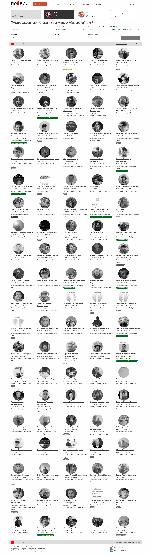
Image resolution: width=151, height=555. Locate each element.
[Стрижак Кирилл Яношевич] (18, 248)
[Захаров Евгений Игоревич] (71, 443)
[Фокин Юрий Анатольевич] (44, 179)
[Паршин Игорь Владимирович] (123, 248)
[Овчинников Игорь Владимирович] (97, 152)
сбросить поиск (121, 44)
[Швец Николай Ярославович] (123, 126)
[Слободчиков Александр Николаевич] (71, 101)
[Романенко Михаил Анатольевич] (123, 521)
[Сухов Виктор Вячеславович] (97, 346)
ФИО (12, 26)
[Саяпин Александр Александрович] (97, 225)
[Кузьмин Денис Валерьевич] (123, 273)
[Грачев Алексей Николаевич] (71, 395)
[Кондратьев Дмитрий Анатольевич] (18, 493)
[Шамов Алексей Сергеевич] (97, 443)
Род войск (14, 34)
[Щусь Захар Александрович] (97, 395)
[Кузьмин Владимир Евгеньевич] (97, 248)
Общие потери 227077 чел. (18, 14)
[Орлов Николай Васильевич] (123, 296)
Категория (113, 26)
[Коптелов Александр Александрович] (123, 152)
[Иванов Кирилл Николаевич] (71, 521)
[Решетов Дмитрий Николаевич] (44, 273)
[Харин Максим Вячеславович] (18, 296)
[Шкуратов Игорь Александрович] (97, 126)
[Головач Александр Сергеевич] (18, 420)
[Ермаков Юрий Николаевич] (71, 321)
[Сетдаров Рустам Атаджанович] (18, 179)
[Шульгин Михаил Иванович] (18, 321)
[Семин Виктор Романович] (97, 78)
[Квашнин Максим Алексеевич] (18, 443)
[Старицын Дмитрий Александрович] (44, 296)
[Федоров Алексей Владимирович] (71, 468)
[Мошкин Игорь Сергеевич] (97, 296)
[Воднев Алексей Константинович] (18, 372)
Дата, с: (90, 26)
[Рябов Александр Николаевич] (44, 468)
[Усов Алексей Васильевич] (123, 372)
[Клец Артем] (18, 521)
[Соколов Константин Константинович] (71, 78)
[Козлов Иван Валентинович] (44, 225)
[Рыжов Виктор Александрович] (123, 179)
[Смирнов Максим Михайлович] (97, 521)
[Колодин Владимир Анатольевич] (71, 202)
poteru (121, 547)
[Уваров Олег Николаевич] (97, 372)
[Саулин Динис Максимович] (123, 493)
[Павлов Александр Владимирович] (18, 78)
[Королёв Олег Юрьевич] (71, 126)
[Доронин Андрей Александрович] (18, 225)
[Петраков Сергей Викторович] (44, 78)
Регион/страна (59, 26)
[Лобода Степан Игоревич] (18, 468)
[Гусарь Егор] (123, 202)
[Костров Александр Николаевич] (18, 152)
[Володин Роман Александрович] (44, 126)
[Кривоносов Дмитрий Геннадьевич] (44, 395)
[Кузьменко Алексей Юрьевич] (123, 53)
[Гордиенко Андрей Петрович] (97, 53)
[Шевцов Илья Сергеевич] (123, 443)
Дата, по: (102, 26)
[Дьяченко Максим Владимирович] (44, 372)
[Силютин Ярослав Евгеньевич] (44, 420)
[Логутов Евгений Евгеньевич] (44, 443)
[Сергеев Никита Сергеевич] (18, 273)
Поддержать (85, 4)
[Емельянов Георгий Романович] (44, 248)
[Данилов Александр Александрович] (18, 395)
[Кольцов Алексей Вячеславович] (71, 179)
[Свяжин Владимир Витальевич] (71, 420)
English (137, 4)
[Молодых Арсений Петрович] (123, 395)
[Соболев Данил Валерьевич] (123, 420)
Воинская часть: (93, 34)
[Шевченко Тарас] (44, 202)
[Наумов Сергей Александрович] (44, 152)
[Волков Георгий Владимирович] (18, 101)
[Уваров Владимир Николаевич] (44, 53)
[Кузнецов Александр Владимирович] (97, 273)
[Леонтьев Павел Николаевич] (97, 202)
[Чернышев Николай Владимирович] (71, 346)
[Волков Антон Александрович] (44, 521)
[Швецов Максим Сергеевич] (44, 101)
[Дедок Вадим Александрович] (18, 346)
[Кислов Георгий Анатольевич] (123, 468)
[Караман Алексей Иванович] (44, 346)
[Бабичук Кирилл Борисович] (123, 225)
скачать (115, 16)
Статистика (70, 4)
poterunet (123, 550)
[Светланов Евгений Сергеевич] (97, 468)
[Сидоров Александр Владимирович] (97, 101)
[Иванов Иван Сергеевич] (71, 372)
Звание (57, 34)
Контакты (99, 4)
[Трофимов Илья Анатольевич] (71, 273)
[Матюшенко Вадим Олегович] (44, 321)
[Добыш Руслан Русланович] (123, 346)
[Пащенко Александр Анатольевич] (71, 152)
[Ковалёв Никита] (97, 179)
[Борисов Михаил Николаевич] (97, 321)
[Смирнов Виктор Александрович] (123, 321)
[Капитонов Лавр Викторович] (71, 53)
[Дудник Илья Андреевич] (71, 248)
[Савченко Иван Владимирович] (44, 493)
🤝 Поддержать (40, 4)
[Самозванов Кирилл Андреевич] (123, 78)
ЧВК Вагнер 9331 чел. (58, 14)
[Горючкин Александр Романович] (97, 493)
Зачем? (59, 4)
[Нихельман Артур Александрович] (71, 493)
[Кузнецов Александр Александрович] (97, 420)
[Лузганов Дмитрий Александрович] (71, 225)
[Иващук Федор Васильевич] (18, 202)
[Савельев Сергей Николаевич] (18, 53)
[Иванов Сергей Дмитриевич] (71, 296)
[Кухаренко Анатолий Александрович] (18, 126)
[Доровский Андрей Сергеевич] (123, 101)
